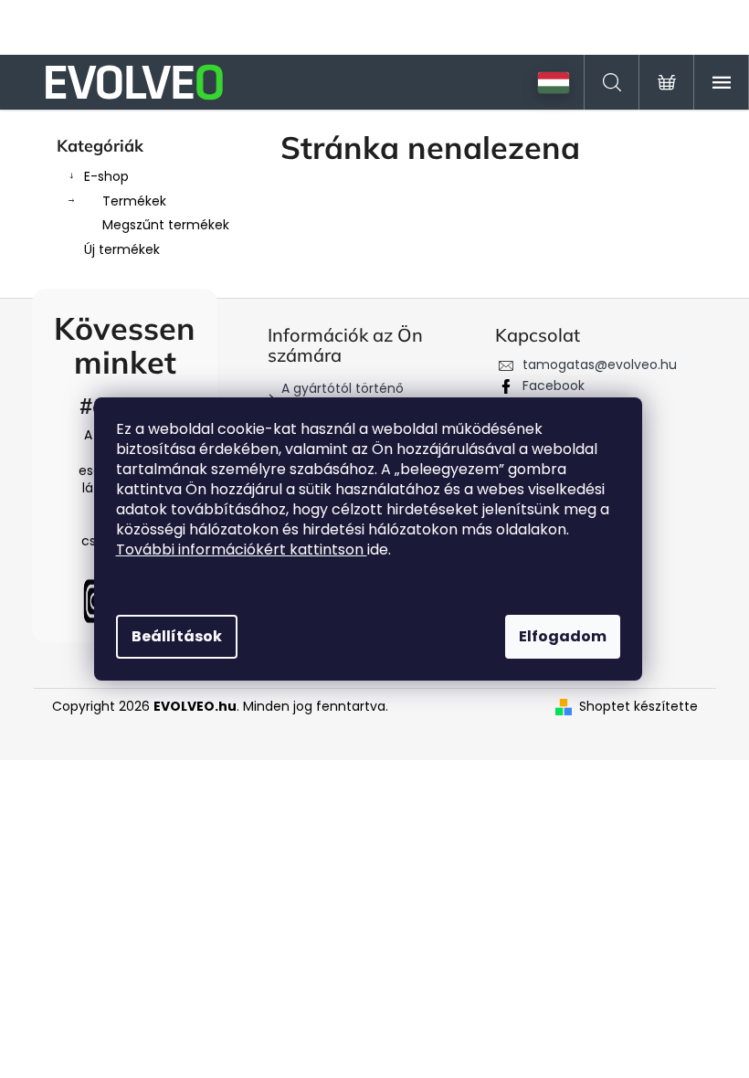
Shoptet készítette (638, 706)
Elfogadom (563, 636)
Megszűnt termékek (165, 225)
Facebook (553, 385)
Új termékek (122, 249)
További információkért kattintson (241, 549)
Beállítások (177, 636)
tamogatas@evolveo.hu (599, 364)
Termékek (134, 201)
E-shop (106, 176)
